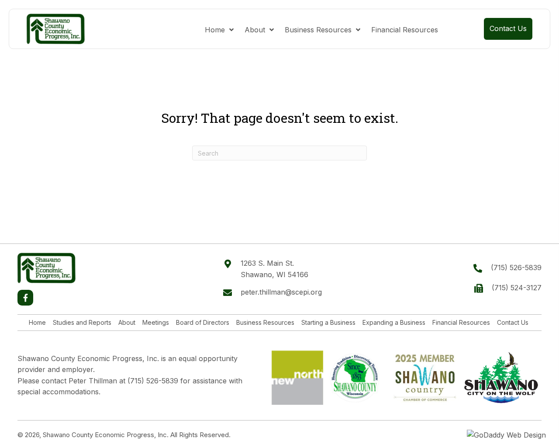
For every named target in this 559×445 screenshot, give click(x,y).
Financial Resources (461, 323)
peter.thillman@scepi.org (281, 292)
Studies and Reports (82, 323)
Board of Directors (202, 323)
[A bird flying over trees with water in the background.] (501, 377)
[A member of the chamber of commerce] (425, 378)
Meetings (155, 323)
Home (37, 323)
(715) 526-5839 (516, 267)
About (126, 323)
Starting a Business (328, 323)
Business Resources (265, 323)
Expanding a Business (393, 323)
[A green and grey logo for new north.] (297, 378)
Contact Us (512, 323)
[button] (25, 298)
